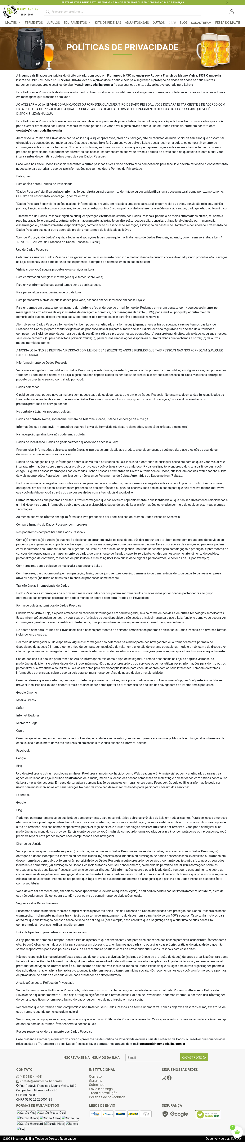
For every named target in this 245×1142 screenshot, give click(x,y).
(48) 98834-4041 (30, 1076)
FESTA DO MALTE (227, 22)
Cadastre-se (192, 1057)
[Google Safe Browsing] (175, 1115)
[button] (18, 2)
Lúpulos (53, 22)
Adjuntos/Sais (137, 22)
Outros (159, 22)
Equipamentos (75, 22)
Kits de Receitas (108, 22)
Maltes (11, 22)
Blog (183, 22)
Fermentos (34, 22)
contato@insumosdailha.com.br (39, 130)
